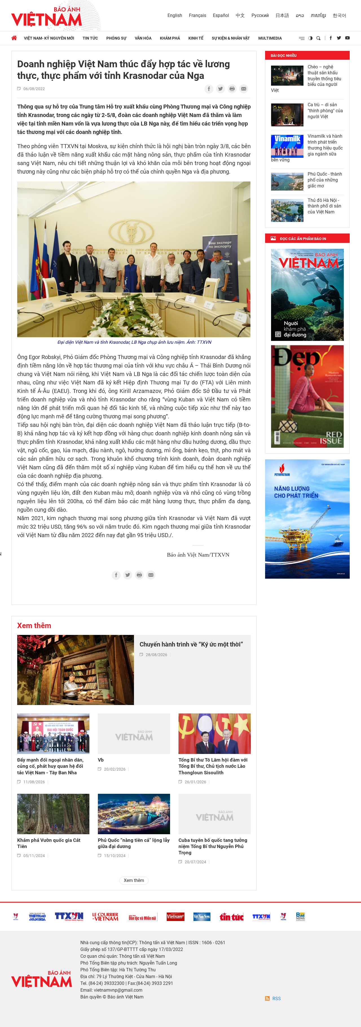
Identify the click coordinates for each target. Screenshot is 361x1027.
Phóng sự (116, 38)
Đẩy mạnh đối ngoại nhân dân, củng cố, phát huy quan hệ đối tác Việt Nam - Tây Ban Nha (50, 766)
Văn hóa (143, 38)
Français (197, 15)
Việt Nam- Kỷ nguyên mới (49, 38)
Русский (260, 15)
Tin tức (90, 38)
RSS (276, 998)
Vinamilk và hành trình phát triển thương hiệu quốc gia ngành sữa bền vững (307, 147)
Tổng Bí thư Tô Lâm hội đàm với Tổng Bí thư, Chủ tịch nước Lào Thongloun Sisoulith (213, 766)
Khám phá (170, 38)
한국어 (339, 15)
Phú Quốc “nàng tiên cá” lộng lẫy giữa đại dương (134, 843)
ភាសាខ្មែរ (318, 15)
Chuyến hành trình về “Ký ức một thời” (191, 644)
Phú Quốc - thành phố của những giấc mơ (325, 180)
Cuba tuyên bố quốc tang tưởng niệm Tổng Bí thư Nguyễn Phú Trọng (213, 846)
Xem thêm (34, 625)
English (175, 15)
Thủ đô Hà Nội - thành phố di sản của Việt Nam (324, 206)
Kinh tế (195, 38)
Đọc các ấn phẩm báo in (303, 239)
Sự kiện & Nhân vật (231, 38)
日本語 (282, 15)
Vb (101, 760)
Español (221, 15)
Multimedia (270, 38)
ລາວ (300, 15)
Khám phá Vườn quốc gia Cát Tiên (48, 843)
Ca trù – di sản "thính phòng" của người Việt (325, 110)
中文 (240, 15)
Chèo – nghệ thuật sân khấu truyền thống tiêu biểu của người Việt (306, 78)
